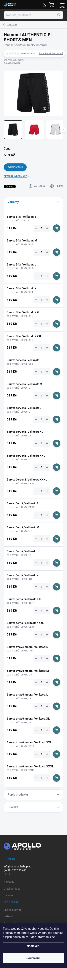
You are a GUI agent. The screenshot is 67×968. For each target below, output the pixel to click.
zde (52, 937)
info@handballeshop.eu (17, 866)
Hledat (58, 15)
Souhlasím (33, 958)
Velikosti (8, 916)
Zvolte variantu (15, 167)
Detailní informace (15, 176)
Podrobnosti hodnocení (51, 53)
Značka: (12, 63)
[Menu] (62, 4)
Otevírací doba (12, 888)
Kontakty (9, 881)
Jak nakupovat (12, 909)
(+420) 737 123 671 (15, 870)
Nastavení (33, 946)
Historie (8, 895)
